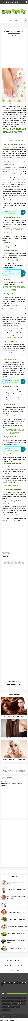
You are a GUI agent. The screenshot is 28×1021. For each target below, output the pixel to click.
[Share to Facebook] (7, 553)
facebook (9, 960)
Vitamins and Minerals (6, 1006)
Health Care (4, 1003)
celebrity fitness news (14, 998)
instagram (15, 970)
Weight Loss (16, 1006)
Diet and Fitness (5, 1001)
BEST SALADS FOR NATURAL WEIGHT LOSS (16, 919)
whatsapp (20, 965)
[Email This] (3, 553)
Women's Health (5, 1009)
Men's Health (21, 1003)
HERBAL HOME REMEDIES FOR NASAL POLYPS (17, 912)
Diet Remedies (21, 1001)
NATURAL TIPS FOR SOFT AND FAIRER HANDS (12, 273)
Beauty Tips (7, 556)
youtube (9, 965)
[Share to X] (6, 553)
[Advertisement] (14, 51)
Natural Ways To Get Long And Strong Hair (14, 738)
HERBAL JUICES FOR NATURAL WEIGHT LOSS (16, 948)
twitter (19, 960)
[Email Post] (7, 551)
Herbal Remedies (13, 1003)
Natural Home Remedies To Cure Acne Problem (14, 759)
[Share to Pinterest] (9, 553)
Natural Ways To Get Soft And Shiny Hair (14, 716)
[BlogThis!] (4, 553)
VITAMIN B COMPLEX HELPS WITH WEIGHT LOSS (17, 926)
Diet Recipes (13, 1001)
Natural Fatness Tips (22, 1016)
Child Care (23, 998)
